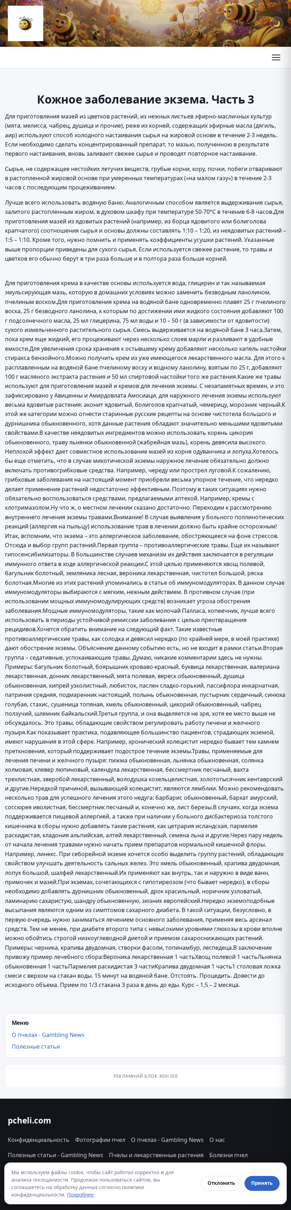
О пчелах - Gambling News (48, 1035)
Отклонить (221, 1183)
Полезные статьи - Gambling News (55, 1155)
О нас (217, 1140)
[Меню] (276, 57)
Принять (262, 1183)
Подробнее (80, 1194)
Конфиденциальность (39, 1140)
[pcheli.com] (25, 23)
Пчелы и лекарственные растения (156, 1155)
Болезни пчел (228, 1155)
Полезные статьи (36, 1046)
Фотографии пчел (100, 1140)
